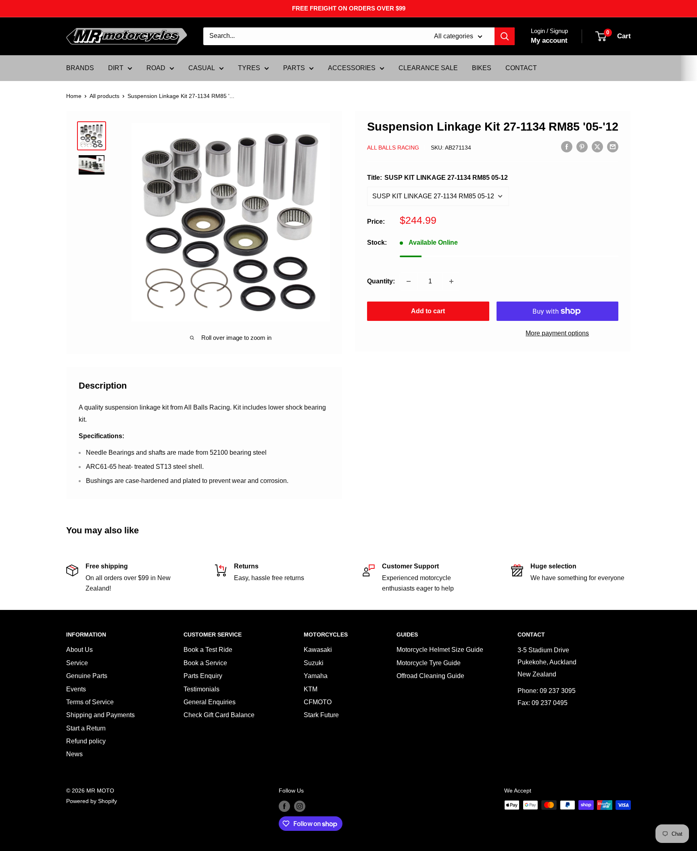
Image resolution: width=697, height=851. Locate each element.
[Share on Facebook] (566, 147)
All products (104, 96)
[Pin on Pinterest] (582, 147)
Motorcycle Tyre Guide (428, 663)
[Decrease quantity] (408, 281)
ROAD (155, 68)
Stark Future (321, 715)
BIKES (481, 68)
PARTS (294, 68)
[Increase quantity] (451, 281)
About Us (79, 649)
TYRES (249, 68)
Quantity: (381, 281)
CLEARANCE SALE (428, 68)
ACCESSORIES (352, 68)
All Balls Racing (393, 147)
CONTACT (521, 68)
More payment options (557, 333)
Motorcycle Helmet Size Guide (439, 649)
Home (73, 96)
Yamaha (316, 675)
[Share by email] (612, 147)
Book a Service (205, 663)
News (74, 754)
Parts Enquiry (203, 675)
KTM (310, 689)
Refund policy (86, 741)
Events (76, 689)
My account (549, 40)
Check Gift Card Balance (219, 715)
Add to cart (428, 311)
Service (77, 663)
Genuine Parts (86, 675)
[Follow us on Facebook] (284, 805)
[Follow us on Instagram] (299, 805)
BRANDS (80, 68)
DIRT (115, 68)
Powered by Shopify (91, 801)
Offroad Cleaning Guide (430, 675)
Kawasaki (318, 649)
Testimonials (201, 689)
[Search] (505, 36)
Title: (437, 177)
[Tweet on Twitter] (597, 147)
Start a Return (86, 728)
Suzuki (313, 663)
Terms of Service (90, 702)
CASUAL (201, 68)
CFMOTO (318, 702)
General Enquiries (210, 702)
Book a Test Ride (208, 649)
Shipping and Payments (100, 715)
